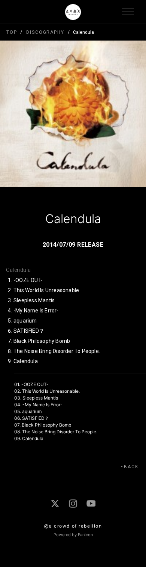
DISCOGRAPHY (45, 32)
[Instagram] (73, 503)
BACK (131, 466)
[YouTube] (91, 503)
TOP (11, 32)
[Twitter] (55, 503)
